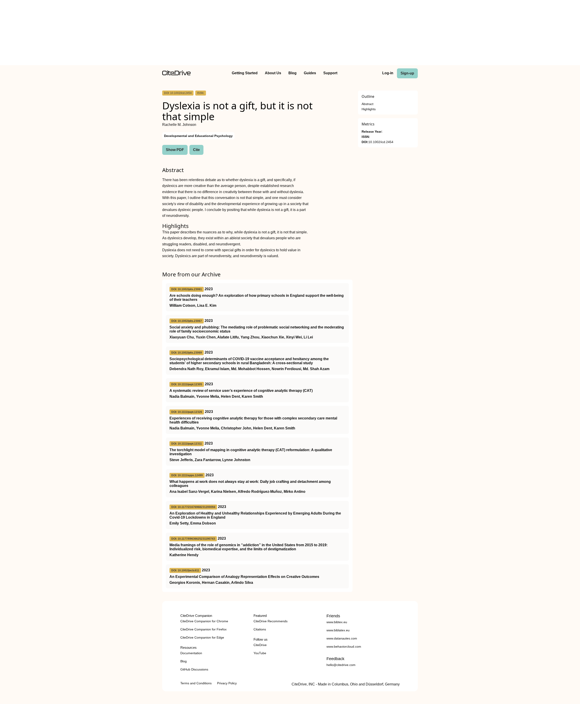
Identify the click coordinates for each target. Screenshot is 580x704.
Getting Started (245, 73)
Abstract (367, 104)
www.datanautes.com (341, 638)
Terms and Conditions (196, 683)
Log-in (387, 73)
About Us (273, 73)
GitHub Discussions (194, 669)
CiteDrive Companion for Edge (202, 637)
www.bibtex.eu (336, 622)
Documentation (191, 653)
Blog (292, 73)
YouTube (260, 653)
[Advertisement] (290, 33)
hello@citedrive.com (340, 665)
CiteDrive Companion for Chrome (204, 621)
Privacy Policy (227, 683)
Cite (196, 150)
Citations (260, 629)
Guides (310, 73)
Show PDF (175, 150)
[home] (176, 74)
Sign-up (407, 73)
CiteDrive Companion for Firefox (203, 629)
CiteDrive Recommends (271, 621)
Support (330, 73)
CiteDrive (260, 645)
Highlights (369, 109)
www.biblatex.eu (338, 630)
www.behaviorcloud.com (343, 646)
